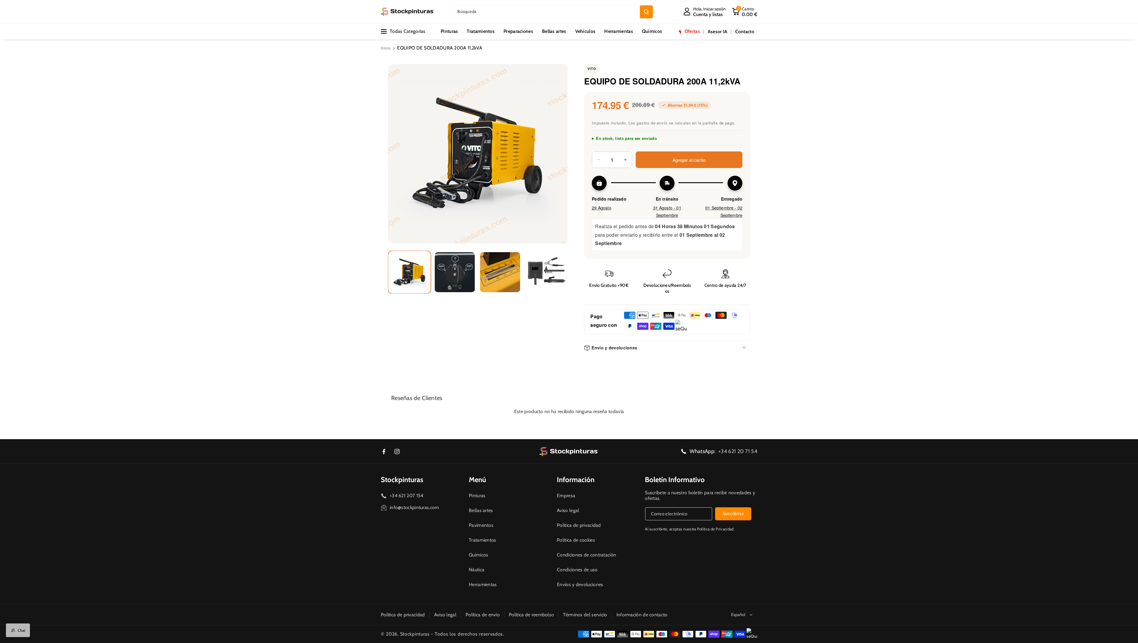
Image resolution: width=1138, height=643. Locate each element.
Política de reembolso (531, 615)
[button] (744, 11)
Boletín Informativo (675, 479)
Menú (477, 479)
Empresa (566, 495)
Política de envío (483, 615)
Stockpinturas (402, 479)
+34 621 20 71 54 (737, 451)
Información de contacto (642, 615)
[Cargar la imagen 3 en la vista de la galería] (500, 272)
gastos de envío (652, 123)
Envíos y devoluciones (580, 584)
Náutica (476, 569)
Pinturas (477, 495)
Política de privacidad (579, 525)
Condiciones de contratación (586, 555)
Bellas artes (481, 510)
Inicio (386, 48)
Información (575, 479)
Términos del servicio (585, 615)
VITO (591, 68)
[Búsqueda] (646, 11)
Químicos (478, 555)
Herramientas (483, 584)
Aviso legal (568, 510)
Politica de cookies (576, 540)
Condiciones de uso (577, 569)
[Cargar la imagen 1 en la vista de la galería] (409, 272)
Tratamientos (482, 540)
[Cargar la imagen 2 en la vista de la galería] (455, 272)
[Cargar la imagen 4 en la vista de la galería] (545, 272)
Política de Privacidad (715, 529)
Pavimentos (481, 525)
